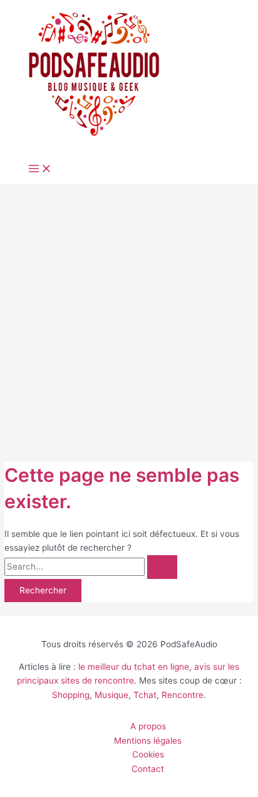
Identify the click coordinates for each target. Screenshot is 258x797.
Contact (148, 769)
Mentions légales (148, 741)
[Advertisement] (129, 319)
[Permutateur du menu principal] (40, 169)
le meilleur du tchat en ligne (133, 667)
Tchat (145, 695)
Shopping (71, 695)
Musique (111, 695)
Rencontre (183, 695)
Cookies (148, 754)
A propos (148, 726)
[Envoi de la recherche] (162, 567)
